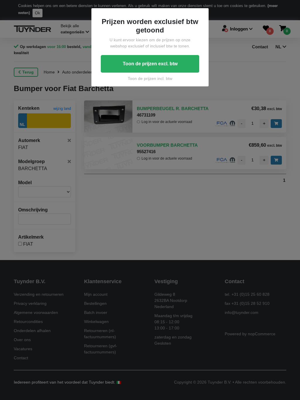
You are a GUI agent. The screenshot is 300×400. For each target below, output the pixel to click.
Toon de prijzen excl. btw (150, 63)
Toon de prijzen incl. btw (150, 78)
